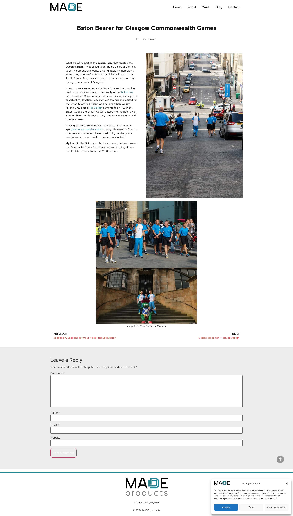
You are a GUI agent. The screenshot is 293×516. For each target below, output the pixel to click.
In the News (146, 39)
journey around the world (86, 129)
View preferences (276, 507)
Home (177, 7)
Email (54, 425)
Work (206, 7)
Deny (251, 507)
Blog (219, 7)
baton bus (127, 92)
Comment (57, 373)
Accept (226, 507)
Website (55, 437)
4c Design (96, 107)
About (192, 7)
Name (55, 412)
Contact (234, 7)
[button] (286, 483)
